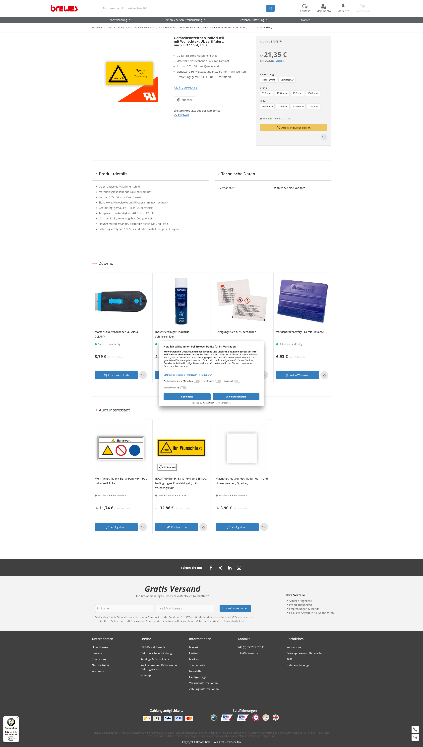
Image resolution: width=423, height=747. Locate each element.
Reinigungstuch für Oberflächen (236, 332)
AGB (289, 659)
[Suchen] (270, 8)
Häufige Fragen (198, 677)
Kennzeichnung (117, 20)
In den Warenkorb (118, 375)
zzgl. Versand (277, 60)
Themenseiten (198, 665)
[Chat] (415, 737)
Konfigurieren (118, 527)
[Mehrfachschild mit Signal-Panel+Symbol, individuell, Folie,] (121, 448)
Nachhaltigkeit (101, 665)
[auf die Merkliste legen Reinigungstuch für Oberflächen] (264, 375)
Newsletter (196, 671)
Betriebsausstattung (251, 20)
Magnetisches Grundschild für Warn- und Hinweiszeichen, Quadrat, (242, 481)
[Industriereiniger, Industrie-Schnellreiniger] (181, 301)
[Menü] (17, 718)
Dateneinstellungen (299, 665)
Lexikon (194, 653)
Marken (305, 20)
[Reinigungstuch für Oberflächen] (242, 301)
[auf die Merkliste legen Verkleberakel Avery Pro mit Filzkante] (324, 375)
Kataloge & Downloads (154, 659)
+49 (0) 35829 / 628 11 (251, 647)
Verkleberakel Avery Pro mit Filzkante (300, 332)
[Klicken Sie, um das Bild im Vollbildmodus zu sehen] (129, 73)
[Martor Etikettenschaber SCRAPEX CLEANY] (121, 301)
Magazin (194, 647)
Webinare (98, 671)
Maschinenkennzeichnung (142, 27)
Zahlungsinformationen (204, 689)
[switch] (11, 739)
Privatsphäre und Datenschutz (306, 653)
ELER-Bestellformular (153, 647)
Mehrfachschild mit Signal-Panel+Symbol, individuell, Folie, (121, 481)
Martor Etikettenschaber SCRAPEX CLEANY (116, 334)
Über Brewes (100, 647)
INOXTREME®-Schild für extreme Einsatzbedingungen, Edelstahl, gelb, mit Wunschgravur (181, 483)
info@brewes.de (248, 653)
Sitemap (145, 675)
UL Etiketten (168, 27)
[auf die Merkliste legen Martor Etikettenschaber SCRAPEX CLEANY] (143, 375)
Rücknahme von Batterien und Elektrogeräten (159, 667)
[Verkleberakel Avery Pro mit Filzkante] (302, 301)
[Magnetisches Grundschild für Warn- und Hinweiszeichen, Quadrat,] (242, 448)
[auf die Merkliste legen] (324, 137)
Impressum (294, 647)
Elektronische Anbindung (156, 653)
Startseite (97, 27)
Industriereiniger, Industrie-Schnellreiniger (172, 334)
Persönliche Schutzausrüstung (183, 20)
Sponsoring (99, 659)
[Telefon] (415, 729)
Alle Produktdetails (185, 87)
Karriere (97, 653)
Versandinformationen (203, 683)
